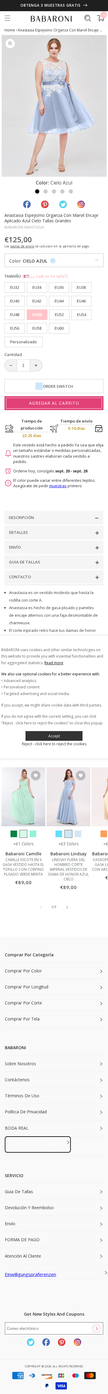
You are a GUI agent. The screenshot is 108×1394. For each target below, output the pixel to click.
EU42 (36, 301)
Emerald (13, 833)
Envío (10, 1223)
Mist (78, 833)
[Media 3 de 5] (54, 191)
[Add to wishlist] (35, 776)
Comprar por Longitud (26, 987)
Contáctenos (17, 1079)
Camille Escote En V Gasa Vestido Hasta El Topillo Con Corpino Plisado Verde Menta (23, 867)
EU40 (14, 301)
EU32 (14, 287)
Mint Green (23, 833)
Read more (53, 662)
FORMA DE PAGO (22, 1239)
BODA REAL (16, 1128)
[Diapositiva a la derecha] (67, 907)
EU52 (59, 314)
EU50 (37, 314)
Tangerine (103, 833)
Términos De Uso (22, 1096)
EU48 (14, 314)
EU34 (36, 287)
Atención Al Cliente (23, 1256)
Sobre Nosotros (20, 1063)
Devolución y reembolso (29, 1207)
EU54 (81, 314)
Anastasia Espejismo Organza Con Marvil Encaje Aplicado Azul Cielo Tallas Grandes (61, 30)
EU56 (14, 328)
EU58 (36, 328)
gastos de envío (22, 246)
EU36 (59, 287)
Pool (58, 833)
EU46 (81, 301)
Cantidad (13, 354)
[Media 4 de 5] (62, 191)
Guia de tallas (19, 1191)
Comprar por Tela (22, 1019)
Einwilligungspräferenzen (30, 1274)
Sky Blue (68, 833)
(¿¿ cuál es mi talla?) (45, 276)
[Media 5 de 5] (71, 191)
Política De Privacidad (26, 1112)
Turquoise (33, 833)
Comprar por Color (23, 971)
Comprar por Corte (23, 1003)
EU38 (81, 287)
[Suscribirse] (96, 1328)
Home (9, 30)
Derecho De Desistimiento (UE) (37, 1144)
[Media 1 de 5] (37, 191)
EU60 (59, 328)
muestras (58, 485)
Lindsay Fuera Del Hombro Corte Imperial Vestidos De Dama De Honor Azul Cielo (68, 869)
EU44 (59, 301)
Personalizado (23, 341)
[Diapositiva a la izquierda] (40, 907)
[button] (7, 18)
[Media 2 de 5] (45, 191)
